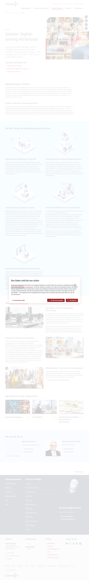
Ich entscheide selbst (19, 300)
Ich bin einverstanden (57, 300)
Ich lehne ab (73, 300)
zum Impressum (28, 287)
